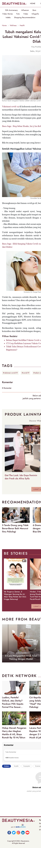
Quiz (34, 10)
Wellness (13, 25)
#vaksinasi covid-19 (10, 372)
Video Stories (7, 14)
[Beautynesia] (14, 3)
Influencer (25, 10)
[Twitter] (14, 832)
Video (25, 14)
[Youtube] (27, 832)
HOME (32, 3)
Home (4, 25)
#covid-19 (25, 372)
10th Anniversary (11, 10)
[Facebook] (9, 832)
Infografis (35, 14)
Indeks (8, 17)
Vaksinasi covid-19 (10, 106)
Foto (18, 14)
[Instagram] (18, 832)
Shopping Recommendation (24, 17)
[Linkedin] (23, 832)
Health (22, 25)
